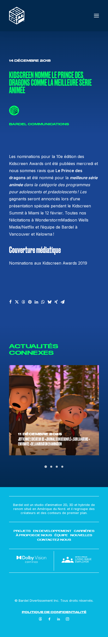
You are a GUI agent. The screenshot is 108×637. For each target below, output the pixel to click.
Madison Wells (74, 219)
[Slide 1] (45, 466)
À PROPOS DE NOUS (34, 535)
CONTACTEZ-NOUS (54, 539)
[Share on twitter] (17, 302)
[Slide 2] (51, 466)
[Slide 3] (57, 466)
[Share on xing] (56, 302)
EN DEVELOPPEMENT (52, 530)
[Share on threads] (23, 302)
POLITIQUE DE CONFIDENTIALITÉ (54, 612)
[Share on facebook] (10, 302)
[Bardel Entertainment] (16, 15)
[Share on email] (63, 302)
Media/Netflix (22, 227)
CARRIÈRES (84, 530)
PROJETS (22, 530)
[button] (96, 15)
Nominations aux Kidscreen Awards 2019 (48, 263)
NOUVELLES (81, 535)
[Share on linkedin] (36, 302)
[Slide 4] (62, 466)
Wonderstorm (48, 219)
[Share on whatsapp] (43, 302)
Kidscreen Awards (27, 163)
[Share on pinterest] (30, 302)
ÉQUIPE (61, 535)
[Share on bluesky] (49, 302)
